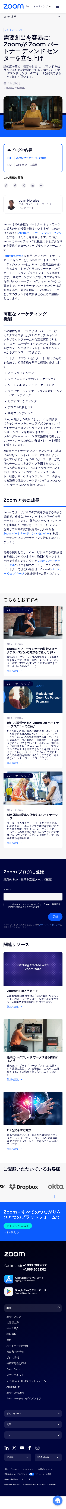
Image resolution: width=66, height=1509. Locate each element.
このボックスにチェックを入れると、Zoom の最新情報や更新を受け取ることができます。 (34, 905)
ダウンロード (14, 1413)
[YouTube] (22, 1448)
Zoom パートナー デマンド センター (27, 533)
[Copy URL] (6, 185)
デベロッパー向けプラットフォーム (26, 1381)
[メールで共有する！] (41, 185)
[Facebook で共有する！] (15, 185)
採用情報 (11, 1334)
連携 (9, 1340)
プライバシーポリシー (49, 924)
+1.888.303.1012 (34, 1269)
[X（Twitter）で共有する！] (23, 185)
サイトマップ (25, 1479)
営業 (9, 1424)
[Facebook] (30, 1448)
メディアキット (15, 1375)
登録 (55, 917)
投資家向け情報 (15, 1351)
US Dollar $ (43, 1457)
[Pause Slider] (55, 1195)
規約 (6, 1469)
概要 (9, 1308)
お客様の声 (13, 1322)
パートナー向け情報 (18, 1345)
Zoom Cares (13, 1369)
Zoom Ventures (15, 1392)
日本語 (10, 1457)
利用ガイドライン (45, 1469)
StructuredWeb (13, 256)
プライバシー (15, 1469)
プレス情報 (13, 1357)
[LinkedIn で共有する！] (32, 185)
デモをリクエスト (18, 1226)
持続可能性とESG (16, 1363)
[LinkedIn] (6, 1448)
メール (7, 889)
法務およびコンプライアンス (15, 1474)
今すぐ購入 (10, 1232)
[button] (57, 1500)
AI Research (13, 1386)
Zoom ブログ (14, 1316)
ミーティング (40, 6)
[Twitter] (14, 1448)
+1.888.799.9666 (35, 1265)
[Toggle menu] (57, 6)
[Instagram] (37, 1448)
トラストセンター (29, 1469)
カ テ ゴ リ (10, 16)
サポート (11, 1435)
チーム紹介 (13, 1328)
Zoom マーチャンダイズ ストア (24, 1398)
